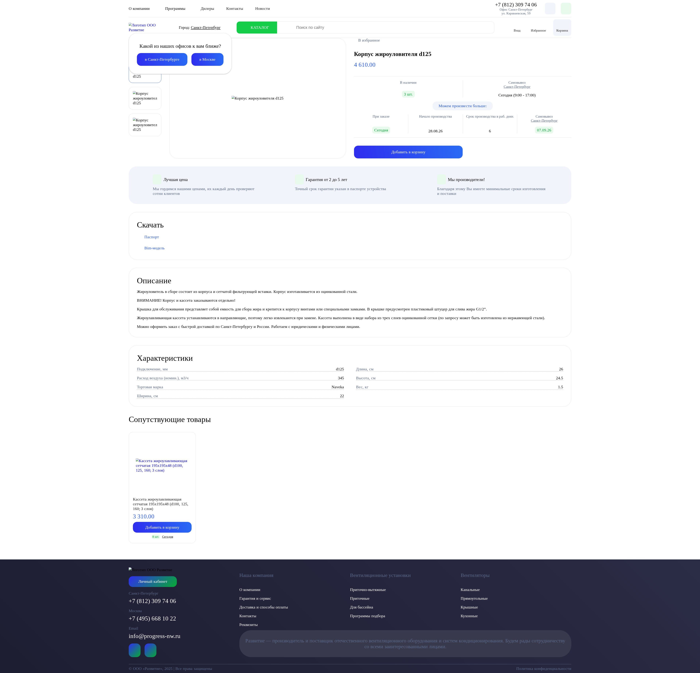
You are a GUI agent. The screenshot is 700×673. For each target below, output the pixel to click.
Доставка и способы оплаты (263, 607)
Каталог (260, 27)
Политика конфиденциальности (543, 668)
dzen (150, 650)
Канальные (470, 589)
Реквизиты (248, 624)
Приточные (360, 598)
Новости (262, 8)
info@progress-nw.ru (154, 636)
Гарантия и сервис (255, 598)
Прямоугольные (474, 598)
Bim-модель (154, 248)
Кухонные (469, 616)
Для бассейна (361, 607)
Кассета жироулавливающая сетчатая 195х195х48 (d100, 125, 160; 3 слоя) (160, 504)
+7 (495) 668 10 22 (152, 618)
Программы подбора (367, 616)
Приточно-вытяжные (368, 589)
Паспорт (151, 237)
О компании (249, 589)
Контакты (234, 8)
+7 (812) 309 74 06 (152, 601)
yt (135, 650)
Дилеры (207, 8)
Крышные (469, 607)
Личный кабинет (152, 581)
